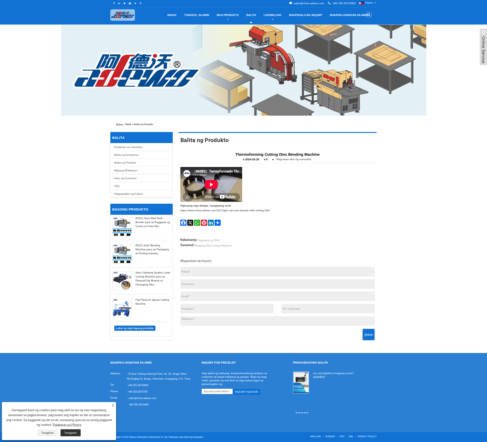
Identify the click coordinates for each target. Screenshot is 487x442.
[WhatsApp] (197, 223)
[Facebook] (183, 223)
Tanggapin (70, 432)
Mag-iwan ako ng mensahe (293, 159)
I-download (272, 15)
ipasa (368, 334)
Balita (251, 15)
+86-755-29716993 (344, 3)
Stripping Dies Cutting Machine (213, 245)
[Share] (218, 223)
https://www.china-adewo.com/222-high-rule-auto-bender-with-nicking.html (225, 210)
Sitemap (330, 436)
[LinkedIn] (211, 223)
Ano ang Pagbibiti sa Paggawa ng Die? (333, 373)
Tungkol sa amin (196, 15)
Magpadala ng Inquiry (305, 15)
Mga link (315, 436)
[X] (190, 223)
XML (351, 436)
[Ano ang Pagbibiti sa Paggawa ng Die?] (301, 382)
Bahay (172, 15)
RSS (342, 436)
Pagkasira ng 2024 (208, 240)
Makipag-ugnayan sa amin (349, 15)
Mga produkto (228, 15)
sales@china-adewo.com (309, 3)
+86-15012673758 (137, 391)
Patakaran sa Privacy (67, 424)
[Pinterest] (204, 223)
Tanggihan (47, 432)
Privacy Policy (367, 436)
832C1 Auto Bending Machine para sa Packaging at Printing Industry (152, 249)
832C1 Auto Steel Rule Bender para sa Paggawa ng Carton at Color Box (152, 222)
